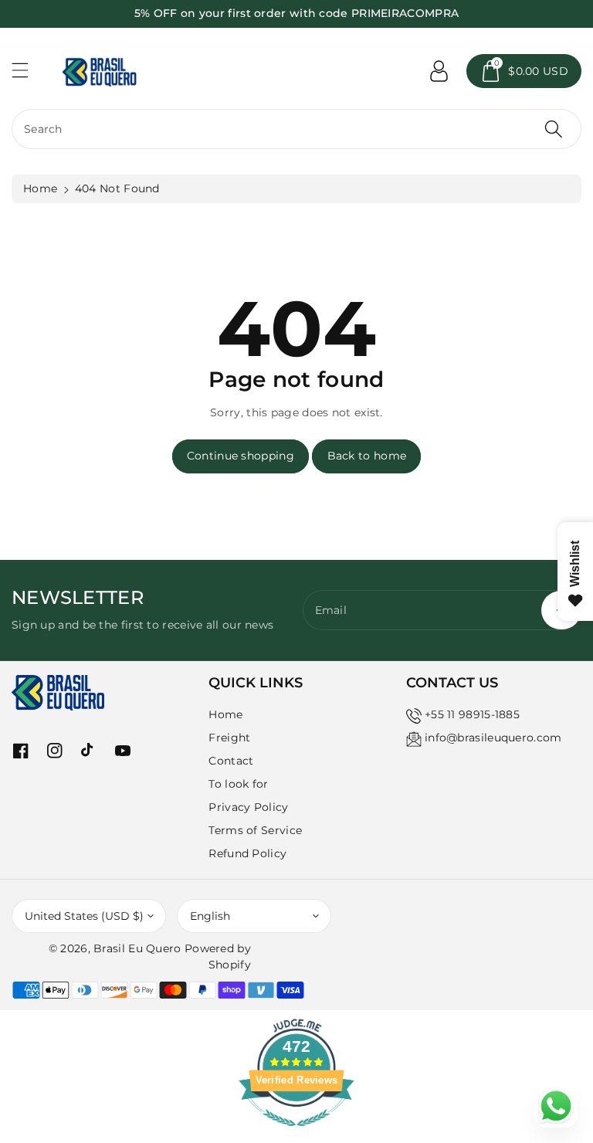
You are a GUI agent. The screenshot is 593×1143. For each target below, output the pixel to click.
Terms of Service (255, 830)
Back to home (367, 456)
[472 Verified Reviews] (296, 1134)
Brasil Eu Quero (137, 948)
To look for (238, 784)
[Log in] (439, 71)
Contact (230, 761)
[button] (27, 70)
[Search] (554, 129)
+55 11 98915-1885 (472, 714)
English (210, 916)
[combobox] (296, 129)
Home (40, 188)
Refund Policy (247, 853)
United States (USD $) (84, 916)
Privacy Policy (248, 807)
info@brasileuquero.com (493, 737)
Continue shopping (240, 456)
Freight (229, 737)
